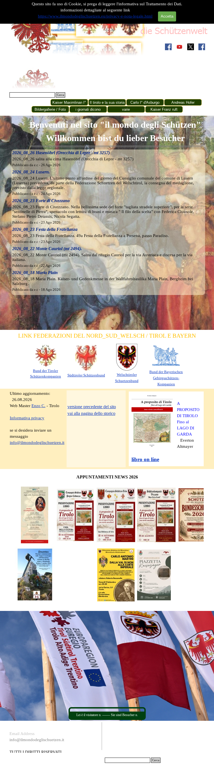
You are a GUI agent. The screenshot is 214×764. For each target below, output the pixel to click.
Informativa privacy (27, 418)
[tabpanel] (115, 131)
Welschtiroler (127, 375)
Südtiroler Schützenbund (86, 375)
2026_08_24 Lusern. (31, 172)
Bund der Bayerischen (166, 372)
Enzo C (37, 405)
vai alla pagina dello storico (91, 413)
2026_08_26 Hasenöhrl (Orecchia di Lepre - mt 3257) (61, 152)
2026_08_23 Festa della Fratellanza (44, 229)
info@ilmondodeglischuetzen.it (37, 442)
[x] (190, 46)
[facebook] (168, 46)
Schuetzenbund (126, 381)
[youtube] (179, 46)
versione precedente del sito (91, 406)
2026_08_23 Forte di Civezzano (41, 200)
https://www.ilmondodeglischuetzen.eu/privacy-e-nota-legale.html (95, 16)
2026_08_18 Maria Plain (35, 272)
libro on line (145, 459)
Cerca (60, 94)
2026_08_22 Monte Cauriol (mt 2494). (47, 248)
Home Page (31, 102)
